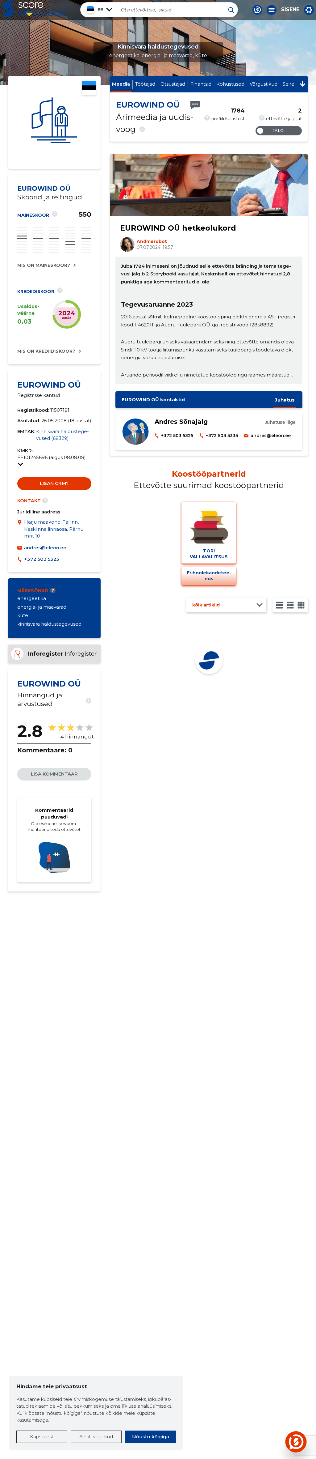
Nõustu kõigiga (150, 1437)
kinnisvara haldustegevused (49, 624)
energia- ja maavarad (41, 607)
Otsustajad (172, 84)
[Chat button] (257, 10)
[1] (279, 605)
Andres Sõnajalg (181, 421)
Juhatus (285, 400)
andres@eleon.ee (45, 548)
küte (22, 615)
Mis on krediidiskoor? (46, 351)
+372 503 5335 (222, 435)
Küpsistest (41, 1437)
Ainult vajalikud (96, 1437)
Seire (288, 84)
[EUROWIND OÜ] (54, 122)
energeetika (31, 598)
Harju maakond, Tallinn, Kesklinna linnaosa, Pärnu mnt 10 (53, 529)
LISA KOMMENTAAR (54, 774)
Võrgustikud (263, 84)
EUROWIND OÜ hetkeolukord (178, 227)
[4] (301, 605)
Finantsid (200, 84)
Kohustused (230, 84)
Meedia (121, 84)
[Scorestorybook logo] (35, 9)
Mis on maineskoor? (43, 265)
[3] (290, 605)
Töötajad (145, 84)
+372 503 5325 (41, 559)
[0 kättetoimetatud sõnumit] (195, 105)
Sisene (290, 9)
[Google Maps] (20, 529)
